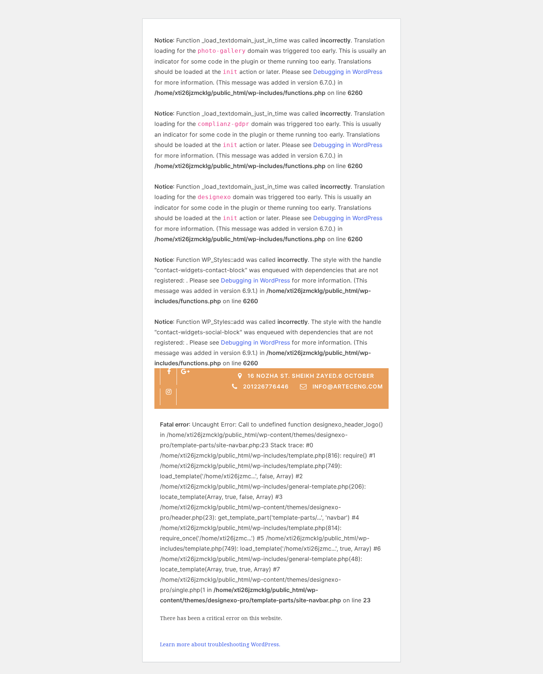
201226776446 (266, 386)
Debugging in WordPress (347, 71)
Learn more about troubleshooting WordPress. (220, 644)
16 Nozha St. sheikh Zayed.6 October (310, 375)
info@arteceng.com (348, 386)
